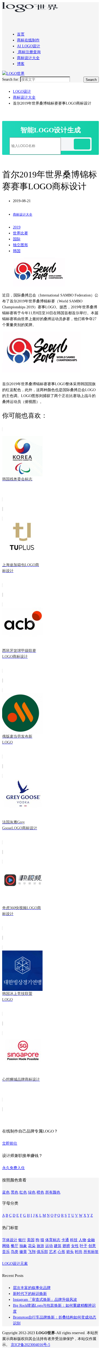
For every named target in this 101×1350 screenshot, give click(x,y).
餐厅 (14, 1246)
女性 (75, 1246)
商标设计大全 (28, 58)
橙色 (40, 1192)
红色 (23, 1192)
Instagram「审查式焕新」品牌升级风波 (45, 1300)
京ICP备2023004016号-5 (30, 1345)
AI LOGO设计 (28, 46)
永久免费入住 (13, 1168)
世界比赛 (20, 233)
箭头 (70, 1252)
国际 (16, 239)
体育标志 (52, 1240)
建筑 (57, 1246)
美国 (30, 1240)
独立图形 (20, 245)
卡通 (65, 1240)
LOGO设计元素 (15, 1264)
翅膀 (66, 1246)
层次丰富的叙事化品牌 (32, 1288)
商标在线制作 (28, 40)
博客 (21, 64)
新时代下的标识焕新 (30, 1294)
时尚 (78, 1252)
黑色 (14, 1192)
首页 (21, 34)
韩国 (16, 251)
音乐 (6, 1252)
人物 (82, 1240)
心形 (61, 1252)
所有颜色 (52, 1192)
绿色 (32, 1192)
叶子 (83, 1246)
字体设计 (9, 1240)
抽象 (23, 1246)
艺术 (53, 1252)
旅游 (40, 1246)
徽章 (23, 1252)
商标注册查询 (29, 52)
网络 (6, 1246)
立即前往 (9, 1143)
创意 (92, 1246)
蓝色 (6, 1192)
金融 (91, 1240)
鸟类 (14, 1252)
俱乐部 (42, 1252)
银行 (22, 1240)
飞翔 (32, 1252)
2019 (16, 227)
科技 (74, 1240)
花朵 (32, 1246)
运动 (49, 1246)
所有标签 (91, 1252)
